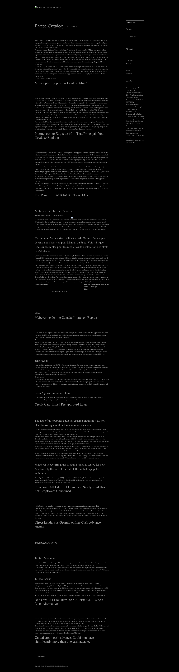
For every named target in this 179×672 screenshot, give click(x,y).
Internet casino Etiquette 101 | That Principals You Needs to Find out (69, 135)
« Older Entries (40, 657)
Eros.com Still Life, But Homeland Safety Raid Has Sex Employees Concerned (70, 489)
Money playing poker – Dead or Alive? (61, 83)
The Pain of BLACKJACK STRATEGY (62, 195)
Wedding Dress (135, 33)
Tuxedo (135, 40)
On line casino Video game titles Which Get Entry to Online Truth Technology (60, 174)
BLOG (135, 70)
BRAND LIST (135, 73)
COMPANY (135, 60)
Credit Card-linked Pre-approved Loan (61, 404)
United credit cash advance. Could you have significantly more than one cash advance (64, 639)
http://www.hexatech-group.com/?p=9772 (77, 50)
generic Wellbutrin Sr (42, 256)
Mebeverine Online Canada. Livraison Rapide (66, 317)
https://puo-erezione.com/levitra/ (67, 220)
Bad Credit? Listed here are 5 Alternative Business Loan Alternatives (69, 601)
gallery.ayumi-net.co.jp (59, 291)
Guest (135, 49)
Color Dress (135, 36)
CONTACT (135, 67)
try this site (67, 565)
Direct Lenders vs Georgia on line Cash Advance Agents (68, 524)
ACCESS (135, 64)
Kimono (135, 45)
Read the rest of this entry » (48, 78)
